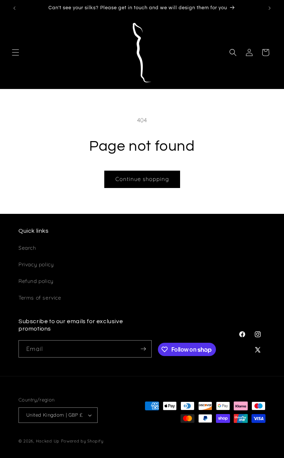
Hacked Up (48, 441)
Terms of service (39, 297)
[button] (15, 52)
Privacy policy (36, 264)
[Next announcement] (269, 8)
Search (27, 248)
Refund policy (36, 281)
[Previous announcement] (14, 8)
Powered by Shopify (82, 441)
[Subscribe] (143, 349)
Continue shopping (142, 178)
